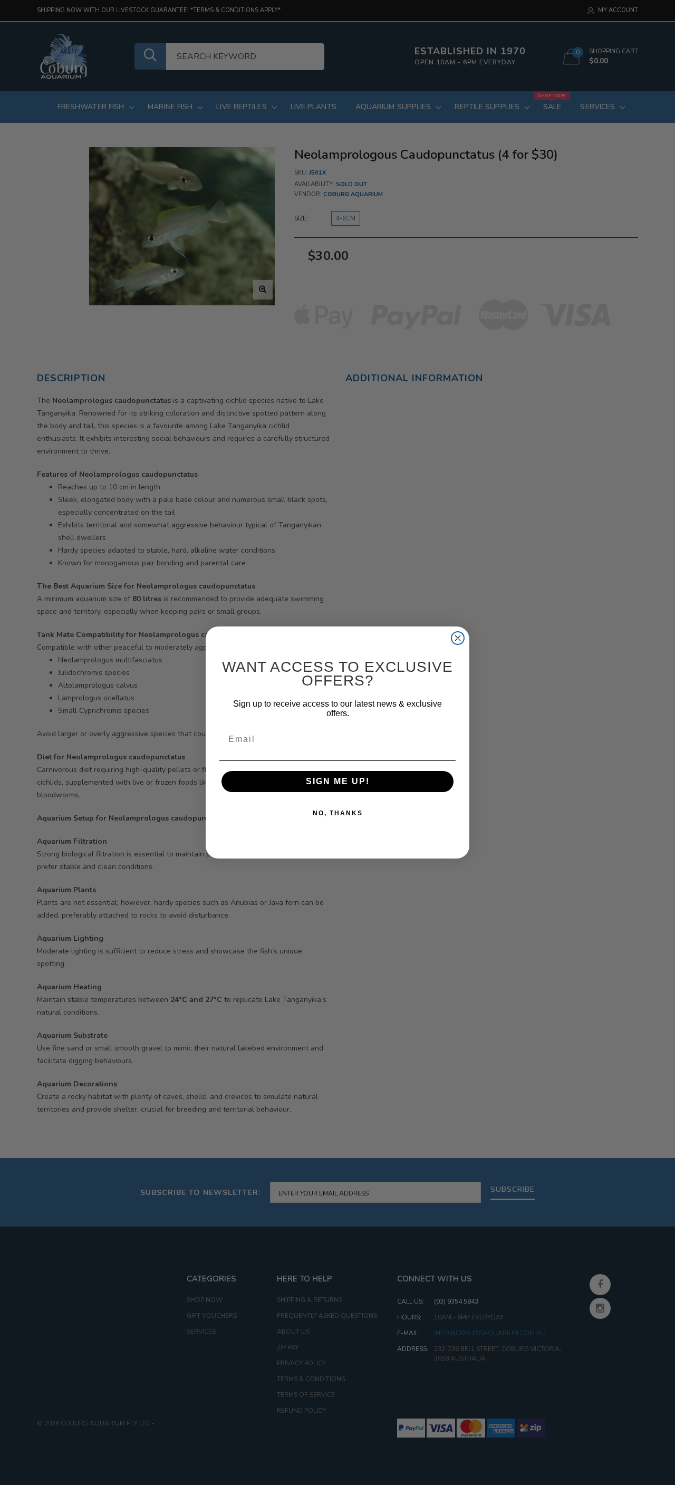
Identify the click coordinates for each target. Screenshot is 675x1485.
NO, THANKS (338, 813)
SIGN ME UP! (338, 781)
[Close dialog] (457, 638)
